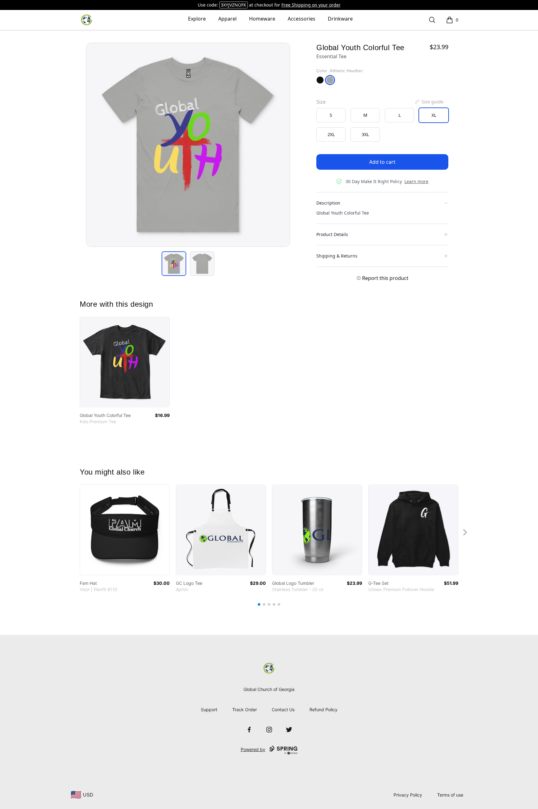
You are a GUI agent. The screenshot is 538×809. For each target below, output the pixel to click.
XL (434, 115)
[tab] (174, 263)
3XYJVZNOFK (233, 5)
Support (209, 709)
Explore (197, 18)
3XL (365, 134)
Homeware (262, 18)
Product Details (332, 234)
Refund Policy (323, 709)
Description (328, 203)
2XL (331, 134)
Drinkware (340, 18)
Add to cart (382, 161)
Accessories (301, 18)
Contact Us (283, 709)
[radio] (331, 115)
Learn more (416, 181)
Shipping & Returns (336, 256)
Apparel (227, 18)
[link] (124, 362)
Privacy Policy (408, 794)
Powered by (253, 749)
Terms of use (450, 794)
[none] (428, 102)
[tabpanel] (188, 145)
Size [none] (321, 101)
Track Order (244, 709)
